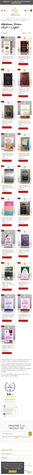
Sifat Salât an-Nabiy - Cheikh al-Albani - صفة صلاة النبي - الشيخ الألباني (24, 283)
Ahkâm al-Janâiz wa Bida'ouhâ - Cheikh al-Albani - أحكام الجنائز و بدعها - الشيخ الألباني (8, 283)
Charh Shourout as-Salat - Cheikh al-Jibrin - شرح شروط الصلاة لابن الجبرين (8, 57)
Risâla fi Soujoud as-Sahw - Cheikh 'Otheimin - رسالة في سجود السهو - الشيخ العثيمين (8, 315)
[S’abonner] (30, 434)
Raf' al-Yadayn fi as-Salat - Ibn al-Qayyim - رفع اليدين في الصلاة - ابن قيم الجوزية (8, 90)
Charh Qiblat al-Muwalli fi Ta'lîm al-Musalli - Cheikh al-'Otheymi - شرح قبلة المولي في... (24, 58)
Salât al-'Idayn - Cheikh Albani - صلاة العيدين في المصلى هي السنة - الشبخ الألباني (7, 219)
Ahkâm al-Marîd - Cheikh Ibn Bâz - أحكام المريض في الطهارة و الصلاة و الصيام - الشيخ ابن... (23, 155)
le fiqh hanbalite (14, 376)
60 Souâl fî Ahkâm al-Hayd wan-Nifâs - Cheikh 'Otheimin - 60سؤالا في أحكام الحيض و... (8, 347)
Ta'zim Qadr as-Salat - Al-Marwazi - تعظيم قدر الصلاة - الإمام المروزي (24, 186)
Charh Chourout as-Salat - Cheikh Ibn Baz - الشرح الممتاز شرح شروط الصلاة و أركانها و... (24, 90)
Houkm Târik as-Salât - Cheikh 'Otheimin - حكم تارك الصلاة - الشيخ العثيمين (24, 315)
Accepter (12, 471)
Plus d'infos (18, 468)
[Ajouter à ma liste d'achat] (7, 54)
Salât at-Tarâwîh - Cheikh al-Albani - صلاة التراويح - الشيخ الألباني (23, 251)
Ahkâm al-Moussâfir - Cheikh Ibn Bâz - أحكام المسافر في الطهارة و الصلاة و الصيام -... (8, 187)
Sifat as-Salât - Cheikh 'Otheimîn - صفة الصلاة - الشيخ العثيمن (7, 122)
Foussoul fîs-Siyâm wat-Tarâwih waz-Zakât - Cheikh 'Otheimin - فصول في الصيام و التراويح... (24, 122)
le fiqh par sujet (21, 374)
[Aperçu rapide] (9, 54)
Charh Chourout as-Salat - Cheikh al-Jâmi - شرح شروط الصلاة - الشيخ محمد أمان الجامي (8, 155)
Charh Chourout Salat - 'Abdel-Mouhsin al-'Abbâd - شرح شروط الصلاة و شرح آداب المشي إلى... (8, 251)
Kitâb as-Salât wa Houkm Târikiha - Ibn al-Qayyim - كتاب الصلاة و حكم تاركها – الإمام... (24, 219)
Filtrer (5, 33)
